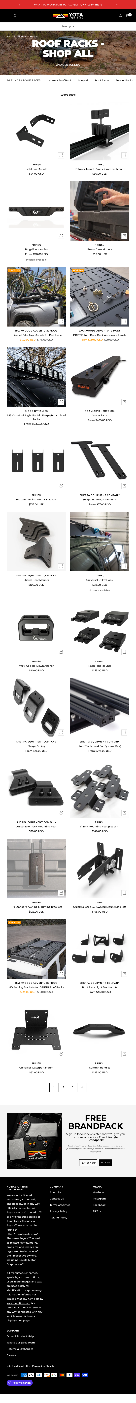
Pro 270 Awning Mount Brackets (36, 499)
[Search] (15, 15)
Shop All (83, 80)
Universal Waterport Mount (36, 1067)
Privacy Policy (58, 1211)
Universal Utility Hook (99, 580)
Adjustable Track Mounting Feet (36, 826)
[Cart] (127, 15)
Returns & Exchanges (20, 1348)
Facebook (99, 1204)
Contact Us (57, 1198)
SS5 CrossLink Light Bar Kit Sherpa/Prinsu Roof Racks (36, 417)
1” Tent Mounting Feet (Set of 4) (99, 826)
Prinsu (36, 164)
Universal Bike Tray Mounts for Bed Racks (36, 335)
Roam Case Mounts (99, 249)
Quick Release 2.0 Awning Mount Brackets (99, 906)
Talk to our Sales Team (21, 1342)
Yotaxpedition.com (18, 1303)
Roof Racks (102, 80)
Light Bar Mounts (36, 169)
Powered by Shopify (43, 1366)
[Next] (82, 1087)
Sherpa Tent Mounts (36, 580)
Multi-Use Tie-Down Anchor (36, 665)
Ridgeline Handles (36, 249)
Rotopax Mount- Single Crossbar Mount (100, 169)
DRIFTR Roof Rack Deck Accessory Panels (99, 335)
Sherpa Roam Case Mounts (100, 499)
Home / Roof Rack (60, 80)
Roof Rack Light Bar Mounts (99, 987)
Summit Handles (99, 1067)
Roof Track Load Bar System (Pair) (99, 746)
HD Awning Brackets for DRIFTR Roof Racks (36, 987)
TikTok (97, 1211)
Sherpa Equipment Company (100, 495)
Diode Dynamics (36, 411)
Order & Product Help (20, 1336)
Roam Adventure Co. (100, 411)
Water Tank (100, 415)
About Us (56, 1192)
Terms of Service (60, 1204)
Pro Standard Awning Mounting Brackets (36, 906)
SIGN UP (105, 1163)
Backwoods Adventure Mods (36, 330)
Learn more (94, 4)
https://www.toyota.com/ (22, 1234)
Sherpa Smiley (36, 746)
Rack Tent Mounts (99, 665)
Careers (11, 1355)
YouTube (98, 1192)
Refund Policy (58, 1217)
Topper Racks (124, 80)
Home (10, 36)
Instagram (99, 1198)
